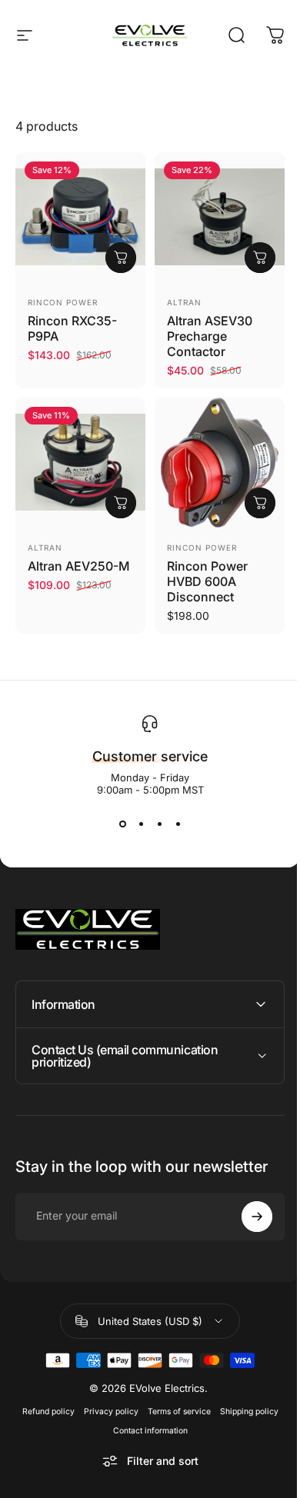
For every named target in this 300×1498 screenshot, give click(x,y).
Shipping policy (243, 1400)
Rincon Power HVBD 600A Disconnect (207, 581)
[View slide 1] (122, 823)
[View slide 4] (177, 823)
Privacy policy (105, 1400)
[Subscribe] (245, 1205)
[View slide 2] (141, 823)
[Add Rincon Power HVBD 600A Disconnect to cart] (260, 503)
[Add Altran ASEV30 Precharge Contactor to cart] (260, 257)
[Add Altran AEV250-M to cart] (120, 503)
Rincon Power (63, 302)
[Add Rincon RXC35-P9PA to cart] (120, 257)
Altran (184, 302)
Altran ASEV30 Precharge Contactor (209, 336)
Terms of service (173, 1400)
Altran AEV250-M (79, 566)
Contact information (144, 1419)
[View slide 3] (159, 823)
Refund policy (42, 1400)
